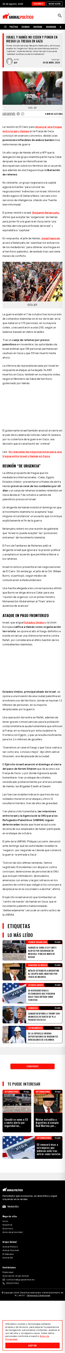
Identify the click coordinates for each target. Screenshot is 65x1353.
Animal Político (10, 1246)
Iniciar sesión (54, 3)
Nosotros (7, 1224)
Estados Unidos (34, 622)
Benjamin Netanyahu (45, 212)
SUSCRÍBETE (38, 3)
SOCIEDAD (37, 26)
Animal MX (8, 1257)
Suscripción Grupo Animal (16, 1275)
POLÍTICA (13, 26)
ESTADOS (26, 26)
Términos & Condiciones (38, 1295)
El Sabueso (8, 1254)
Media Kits (13, 1206)
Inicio (5, 1221)
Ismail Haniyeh (50, 238)
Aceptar (32, 1345)
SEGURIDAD (51, 26)
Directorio (8, 1228)
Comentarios (32, 1066)
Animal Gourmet (11, 1250)
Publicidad (8, 1272)
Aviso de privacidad (13, 1232)
